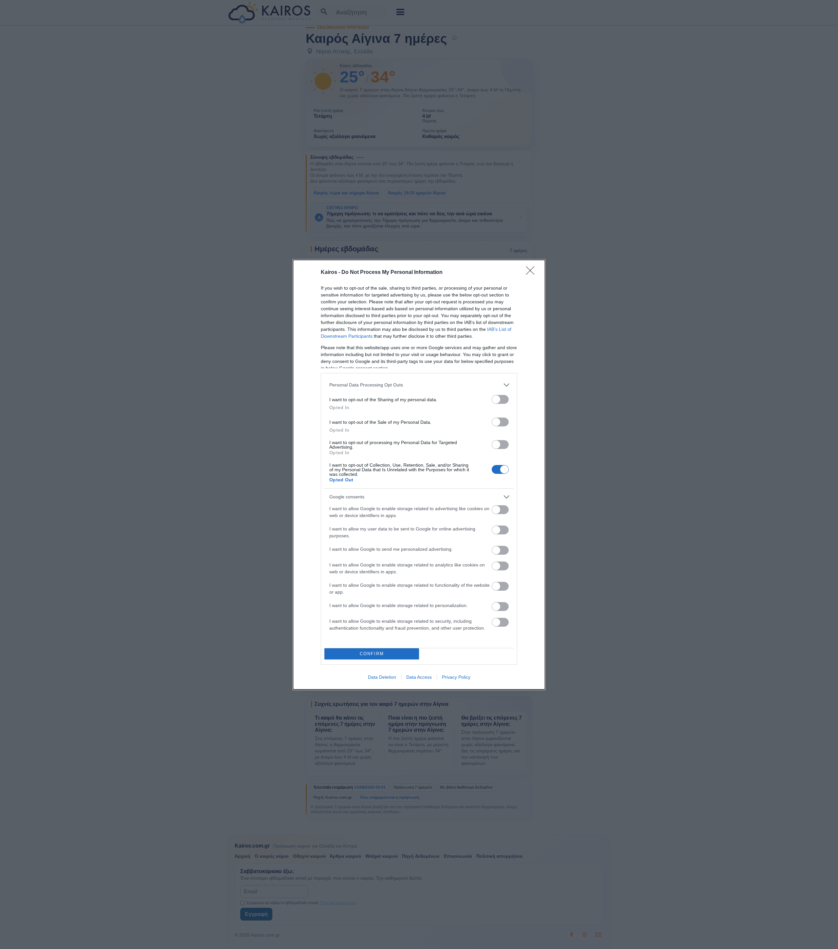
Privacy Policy (456, 677)
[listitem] (419, 385)
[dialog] (419, 474)
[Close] (532, 272)
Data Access (419, 677)
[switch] (500, 399)
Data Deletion (382, 677)
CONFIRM (372, 653)
